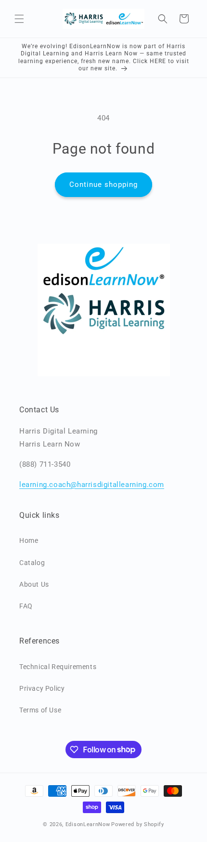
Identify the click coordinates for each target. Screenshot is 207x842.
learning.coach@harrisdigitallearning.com (91, 484)
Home (28, 540)
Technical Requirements (57, 667)
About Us (34, 584)
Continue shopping (103, 184)
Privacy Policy (42, 688)
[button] (19, 18)
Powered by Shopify (137, 824)
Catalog (32, 562)
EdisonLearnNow (87, 824)
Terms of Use (40, 710)
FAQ (26, 606)
